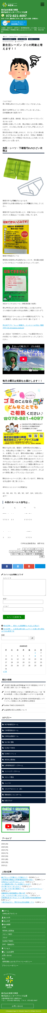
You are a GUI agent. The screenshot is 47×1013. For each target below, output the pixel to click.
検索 (3, 635)
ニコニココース (15, 551)
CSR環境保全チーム (11, 730)
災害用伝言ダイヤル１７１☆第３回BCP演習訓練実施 (21, 898)
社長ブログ (8, 800)
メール (6, 606)
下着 (25, 551)
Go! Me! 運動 (22, 39)
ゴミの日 (32, 549)
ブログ (4, 937)
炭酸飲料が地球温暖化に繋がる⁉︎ (13, 893)
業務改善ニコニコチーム (13, 795)
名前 (5, 599)
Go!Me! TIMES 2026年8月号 (14, 705)
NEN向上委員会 (8, 931)
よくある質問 (8, 952)
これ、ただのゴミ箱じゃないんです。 (15, 895)
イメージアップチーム (12, 771)
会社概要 (6, 924)
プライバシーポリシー (10, 965)
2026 (3, 844)
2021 (3, 859)
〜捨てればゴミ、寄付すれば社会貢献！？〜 (17, 902)
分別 (13, 554)
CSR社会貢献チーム (24, 36)
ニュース (8, 783)
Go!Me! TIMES (10, 748)
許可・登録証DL (8, 944)
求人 (3, 959)
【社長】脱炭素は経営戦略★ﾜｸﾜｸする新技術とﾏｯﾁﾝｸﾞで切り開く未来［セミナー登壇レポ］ (24, 686)
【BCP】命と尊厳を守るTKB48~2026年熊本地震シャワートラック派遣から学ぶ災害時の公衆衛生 (24, 700)
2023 (3, 853)
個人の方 (6, 917)
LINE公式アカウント (9, 913)
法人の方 (6, 921)
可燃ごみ (20, 554)
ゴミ (25, 549)
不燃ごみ (32, 551)
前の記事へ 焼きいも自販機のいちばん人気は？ (21, 626)
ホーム (6, 911)
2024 (3, 850)
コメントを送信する (14, 617)
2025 (3, 847)
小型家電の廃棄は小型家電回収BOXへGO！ (17, 880)
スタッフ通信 (9, 777)
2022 (3, 856)
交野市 (40, 551)
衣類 (41, 556)
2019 (3, 865)
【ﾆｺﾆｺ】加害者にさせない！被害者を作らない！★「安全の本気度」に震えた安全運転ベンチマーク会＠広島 (24, 693)
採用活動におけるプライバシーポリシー (17, 961)
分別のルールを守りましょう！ (12, 882)
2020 (3, 862)
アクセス (6, 948)
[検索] (32, 638)
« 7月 (5, 672)
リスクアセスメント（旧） (14, 789)
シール (40, 549)
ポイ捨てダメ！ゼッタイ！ (11, 886)
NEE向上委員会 (13, 36)
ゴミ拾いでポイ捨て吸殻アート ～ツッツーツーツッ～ (21, 889)
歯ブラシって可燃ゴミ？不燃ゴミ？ (14, 877)
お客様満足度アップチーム (14, 765)
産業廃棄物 (39, 554)
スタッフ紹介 (7, 934)
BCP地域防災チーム (11, 724)
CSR (4, 927)
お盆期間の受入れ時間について (15, 710)
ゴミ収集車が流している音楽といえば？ (16, 884)
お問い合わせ (17, 1006)
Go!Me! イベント (34, 39)
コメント (7, 578)
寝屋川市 (29, 554)
